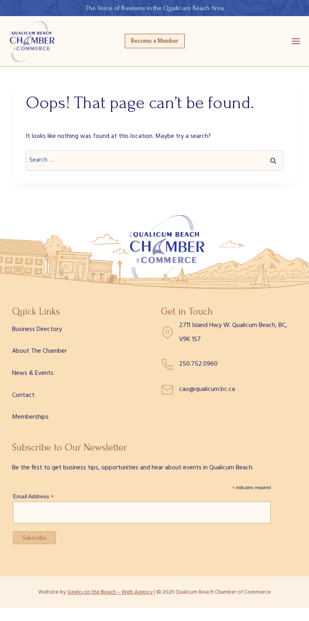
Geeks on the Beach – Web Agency (110, 592)
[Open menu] (296, 41)
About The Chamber (39, 351)
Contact (23, 395)
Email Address (33, 496)
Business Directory (37, 329)
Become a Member (154, 40)
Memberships (30, 417)
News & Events (33, 373)
